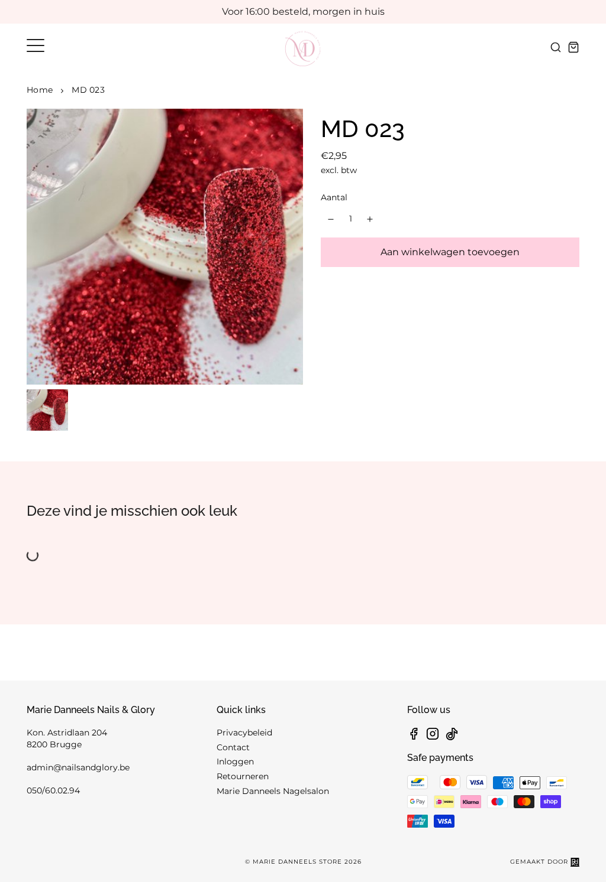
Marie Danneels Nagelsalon (273, 791)
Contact (233, 747)
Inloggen (235, 761)
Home (40, 89)
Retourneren (243, 776)
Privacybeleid (244, 732)
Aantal (334, 197)
